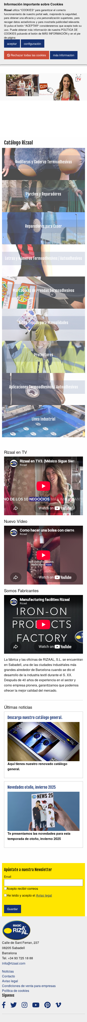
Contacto (8, 976)
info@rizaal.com (13, 963)
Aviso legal (10, 981)
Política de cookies (15, 990)
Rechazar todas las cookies (28, 55)
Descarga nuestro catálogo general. (34, 717)
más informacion (63, 55)
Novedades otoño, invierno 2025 (31, 787)
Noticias (8, 971)
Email (7, 877)
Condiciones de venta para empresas (29, 985)
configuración (32, 43)
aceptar (12, 43)
